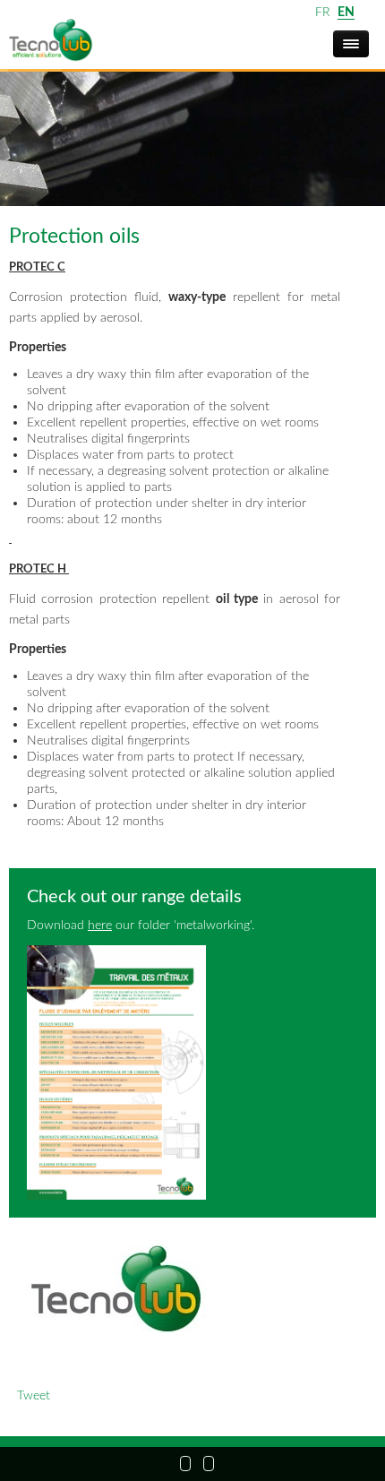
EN (346, 12)
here (100, 925)
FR (322, 12)
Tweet (33, 1395)
